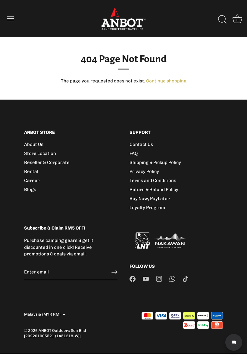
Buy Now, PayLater (150, 198)
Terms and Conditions (153, 180)
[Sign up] (114, 272)
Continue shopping (166, 81)
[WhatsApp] (172, 278)
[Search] (222, 19)
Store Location (40, 153)
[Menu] (10, 18)
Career (31, 180)
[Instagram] (159, 278)
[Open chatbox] (233, 342)
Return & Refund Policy (154, 189)
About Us (33, 144)
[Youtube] (146, 278)
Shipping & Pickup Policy (155, 162)
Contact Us (141, 144)
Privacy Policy (144, 171)
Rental (31, 171)
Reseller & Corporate (47, 162)
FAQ (134, 153)
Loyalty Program (147, 207)
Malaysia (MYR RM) (42, 314)
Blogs (30, 189)
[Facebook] (133, 278)
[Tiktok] (186, 278)
